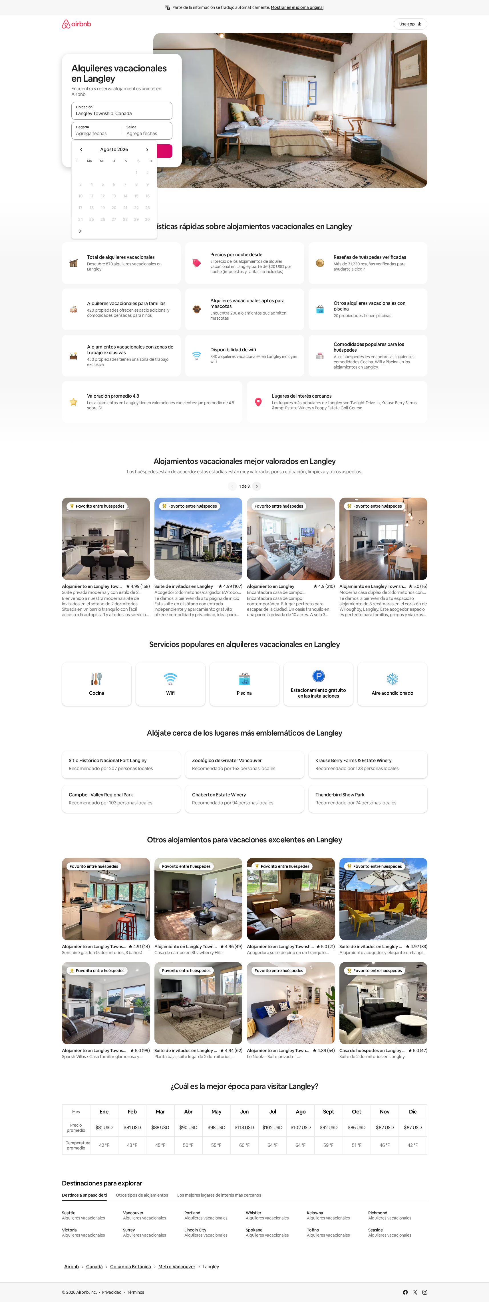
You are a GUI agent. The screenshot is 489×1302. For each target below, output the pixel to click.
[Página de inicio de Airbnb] (76, 24)
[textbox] (96, 133)
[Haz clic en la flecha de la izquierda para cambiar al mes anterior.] (81, 149)
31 (80, 231)
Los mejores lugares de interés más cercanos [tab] (219, 1195)
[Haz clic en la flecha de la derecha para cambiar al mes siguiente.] (147, 149)
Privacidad (112, 1292)
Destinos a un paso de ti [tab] (84, 1195)
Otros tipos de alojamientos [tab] (142, 1195)
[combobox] (122, 113)
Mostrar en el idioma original (297, 7)
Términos (135, 1292)
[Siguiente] (256, 486)
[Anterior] (232, 486)
